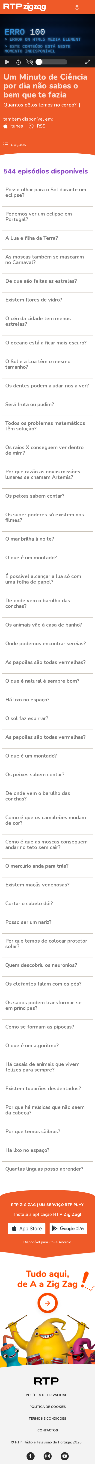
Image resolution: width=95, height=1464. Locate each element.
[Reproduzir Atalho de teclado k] (7, 1458)
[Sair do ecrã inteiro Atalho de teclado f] (87, 1458)
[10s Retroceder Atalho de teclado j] (18, 1458)
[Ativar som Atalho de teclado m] (29, 1458)
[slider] (64, 1458)
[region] (47, 732)
